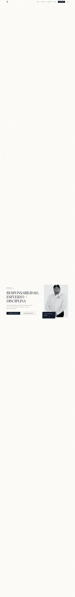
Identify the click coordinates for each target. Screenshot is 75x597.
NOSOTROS (49, 1)
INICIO (38, 1)
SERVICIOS (43, 1)
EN (68, 1)
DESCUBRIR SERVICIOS (29, 313)
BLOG (55, 1)
